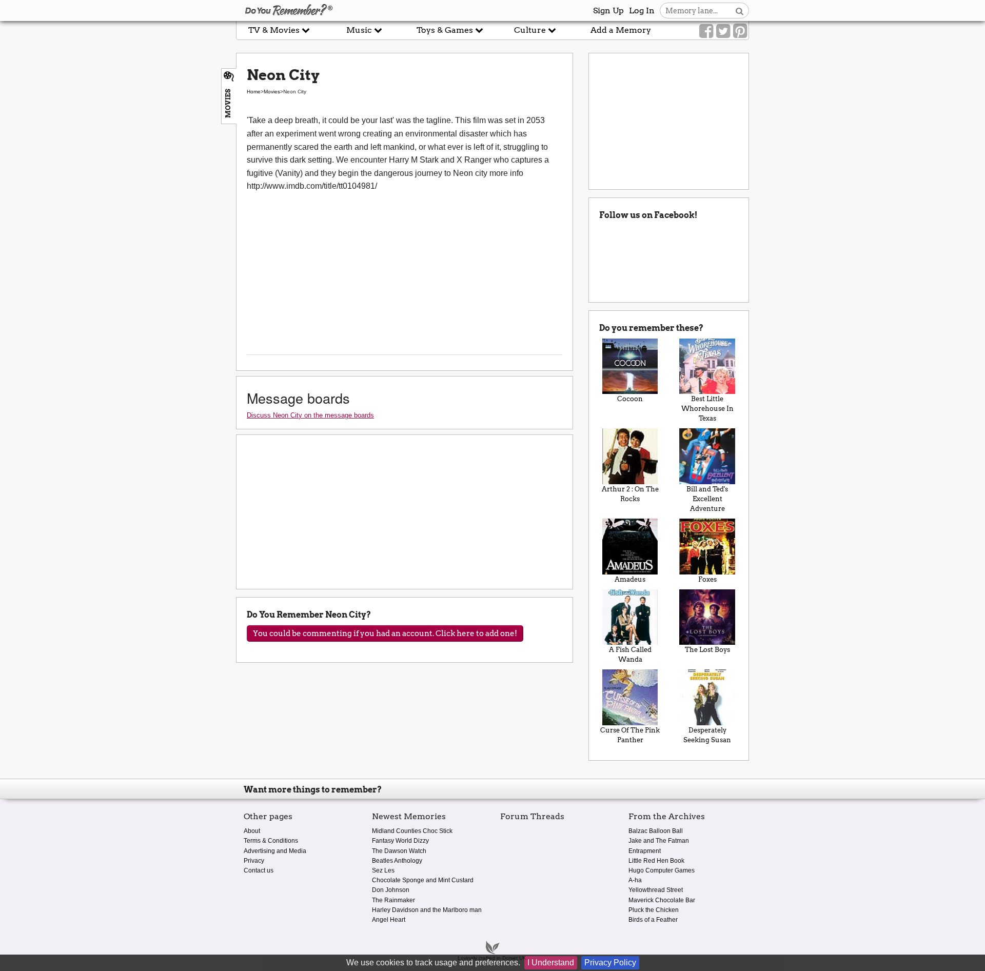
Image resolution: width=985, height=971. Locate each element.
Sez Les (383, 870)
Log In (642, 10)
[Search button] (739, 10)
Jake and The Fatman (658, 840)
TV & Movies (275, 30)
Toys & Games (446, 30)
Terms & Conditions (271, 840)
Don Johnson (390, 890)
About (252, 831)
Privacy (254, 860)
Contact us (258, 870)
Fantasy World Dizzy (400, 840)
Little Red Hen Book (656, 860)
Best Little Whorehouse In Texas (707, 408)
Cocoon (630, 399)
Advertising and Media (275, 851)
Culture (531, 30)
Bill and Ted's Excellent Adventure (707, 498)
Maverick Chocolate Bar (661, 900)
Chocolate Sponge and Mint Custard (423, 880)
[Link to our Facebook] (706, 31)
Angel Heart (388, 919)
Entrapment (644, 851)
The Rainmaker (393, 900)
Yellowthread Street (655, 890)
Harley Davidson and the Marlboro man (427, 910)
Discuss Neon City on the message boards (310, 415)
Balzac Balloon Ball (655, 831)
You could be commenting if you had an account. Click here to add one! (385, 633)
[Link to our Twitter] (723, 31)
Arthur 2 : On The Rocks (630, 494)
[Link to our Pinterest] (740, 31)
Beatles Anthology (397, 860)
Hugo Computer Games (661, 870)
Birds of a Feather (653, 919)
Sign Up (608, 10)
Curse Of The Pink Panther (630, 735)
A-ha (635, 880)
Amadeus (630, 579)
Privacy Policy (610, 962)
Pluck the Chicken (653, 910)
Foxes (707, 579)
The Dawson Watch (399, 851)
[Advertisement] (118, 232)
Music (360, 30)
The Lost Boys (707, 649)
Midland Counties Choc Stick (412, 831)
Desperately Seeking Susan (707, 735)
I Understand (550, 962)
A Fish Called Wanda (630, 654)
